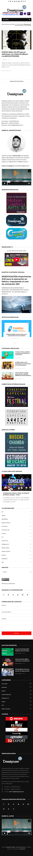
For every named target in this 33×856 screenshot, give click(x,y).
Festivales (4, 687)
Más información (6, 70)
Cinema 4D (5, 540)
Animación (5, 526)
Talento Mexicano (6, 694)
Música (3, 701)
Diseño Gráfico (5, 547)
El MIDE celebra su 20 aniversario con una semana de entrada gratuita (23, 364)
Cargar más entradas (16, 81)
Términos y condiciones (8, 583)
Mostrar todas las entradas (23, 25)
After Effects (5, 519)
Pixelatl (4, 555)
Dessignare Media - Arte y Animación (15, 847)
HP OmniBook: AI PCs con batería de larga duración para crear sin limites (22, 671)
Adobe (3, 515)
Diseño (3, 690)
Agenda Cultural (6, 522)
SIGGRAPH (4, 558)
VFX (3, 562)
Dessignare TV (5, 544)
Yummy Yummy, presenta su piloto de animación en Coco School (22, 353)
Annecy (4, 533)
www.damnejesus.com (22, 165)
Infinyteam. (23, 848)
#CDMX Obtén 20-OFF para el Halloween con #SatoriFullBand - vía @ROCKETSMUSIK (15, 54)
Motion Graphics (6, 551)
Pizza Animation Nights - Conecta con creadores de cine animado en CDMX (22, 661)
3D (2, 511)
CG (2, 537)
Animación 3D (5, 529)
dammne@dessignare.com (15, 125)
